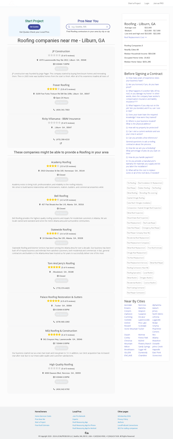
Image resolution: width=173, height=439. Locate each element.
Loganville (156, 320)
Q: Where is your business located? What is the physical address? (141, 122)
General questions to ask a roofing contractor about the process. (140, 143)
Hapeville (156, 349)
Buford (141, 340)
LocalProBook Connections (128, 425)
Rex (154, 334)
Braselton (156, 340)
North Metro (157, 314)
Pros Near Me (40, 419)
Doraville (156, 343)
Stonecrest (157, 355)
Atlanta (155, 337)
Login (147, 3)
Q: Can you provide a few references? (142, 137)
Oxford (127, 323)
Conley (127, 337)
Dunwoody (142, 352)
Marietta (141, 308)
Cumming (128, 317)
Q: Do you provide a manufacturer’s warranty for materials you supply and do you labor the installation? (143, 164)
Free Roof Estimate (42, 425)
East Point (156, 352)
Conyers (127, 311)
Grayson (141, 311)
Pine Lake (142, 323)
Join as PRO (158, 3)
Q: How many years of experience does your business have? (142, 79)
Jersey (154, 311)
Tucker (141, 328)
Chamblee (142, 355)
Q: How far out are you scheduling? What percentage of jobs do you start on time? (143, 151)
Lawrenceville (144, 320)
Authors (121, 422)
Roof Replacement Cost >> (135, 37)
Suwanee (142, 314)
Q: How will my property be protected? (142, 127)
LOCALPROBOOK (24, 3)
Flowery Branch (144, 343)
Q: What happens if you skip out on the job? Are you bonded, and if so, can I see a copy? (143, 108)
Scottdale (142, 325)
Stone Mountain (131, 328)
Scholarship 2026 (124, 416)
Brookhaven (129, 349)
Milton (127, 346)
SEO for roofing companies (128, 428)
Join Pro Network (79, 416)
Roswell (127, 325)
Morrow (141, 334)
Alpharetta (156, 305)
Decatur (141, 317)
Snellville (128, 320)
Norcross (142, 305)
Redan (155, 323)
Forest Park (143, 337)
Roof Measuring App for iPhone (84, 425)
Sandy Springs (144, 346)
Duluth (127, 334)
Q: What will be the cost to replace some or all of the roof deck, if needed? (142, 171)
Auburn (155, 308)
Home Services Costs (43, 416)
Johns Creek (157, 346)
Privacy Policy (123, 419)
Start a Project (134, 3)
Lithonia (155, 317)
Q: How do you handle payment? (139, 157)
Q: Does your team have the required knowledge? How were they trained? (142, 116)
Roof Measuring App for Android (84, 428)
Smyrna (155, 325)
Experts (75, 419)
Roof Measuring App (80, 422)
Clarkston (128, 314)
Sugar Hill (142, 349)
